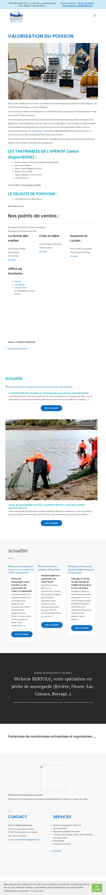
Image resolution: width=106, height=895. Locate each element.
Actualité (57, 851)
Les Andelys (19, 284)
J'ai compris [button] (97, 887)
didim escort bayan (57, 310)
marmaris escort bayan (69, 310)
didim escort (37, 310)
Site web (12, 260)
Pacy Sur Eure (20, 287)
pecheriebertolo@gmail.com (27, 839)
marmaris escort (46, 310)
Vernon (17, 281)
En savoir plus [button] (37, 891)
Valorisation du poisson (18, 348)
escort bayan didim (13, 310)
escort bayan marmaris (26, 310)
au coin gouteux (35, 130)
